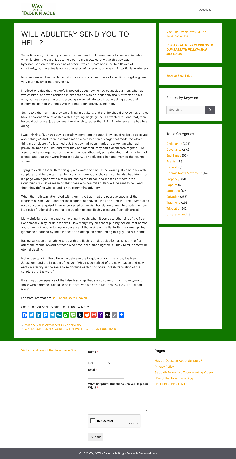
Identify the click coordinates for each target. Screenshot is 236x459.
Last (109, 363)
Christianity (174, 143)
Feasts (171, 161)
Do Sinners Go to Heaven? (70, 298)
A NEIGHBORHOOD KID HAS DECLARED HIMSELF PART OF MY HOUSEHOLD (70, 328)
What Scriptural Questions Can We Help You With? (118, 385)
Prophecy (172, 179)
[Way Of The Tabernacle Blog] (38, 9)
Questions (205, 9)
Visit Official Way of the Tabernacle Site (48, 350)
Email (92, 369)
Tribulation (173, 208)
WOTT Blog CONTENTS (171, 384)
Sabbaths (173, 191)
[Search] (210, 110)
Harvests (172, 167)
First (90, 363)
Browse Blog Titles (179, 75)
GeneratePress (148, 453)
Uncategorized (176, 214)
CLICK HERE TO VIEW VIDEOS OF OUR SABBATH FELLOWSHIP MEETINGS (190, 49)
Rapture (171, 185)
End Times (173, 155)
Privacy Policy (164, 366)
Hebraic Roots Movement (184, 173)
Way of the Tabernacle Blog (174, 378)
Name (93, 351)
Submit (96, 437)
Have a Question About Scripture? (178, 360)
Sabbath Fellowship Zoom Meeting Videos (184, 372)
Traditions (173, 202)
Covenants (173, 149)
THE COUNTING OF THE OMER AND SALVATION (54, 325)
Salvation (172, 196)
